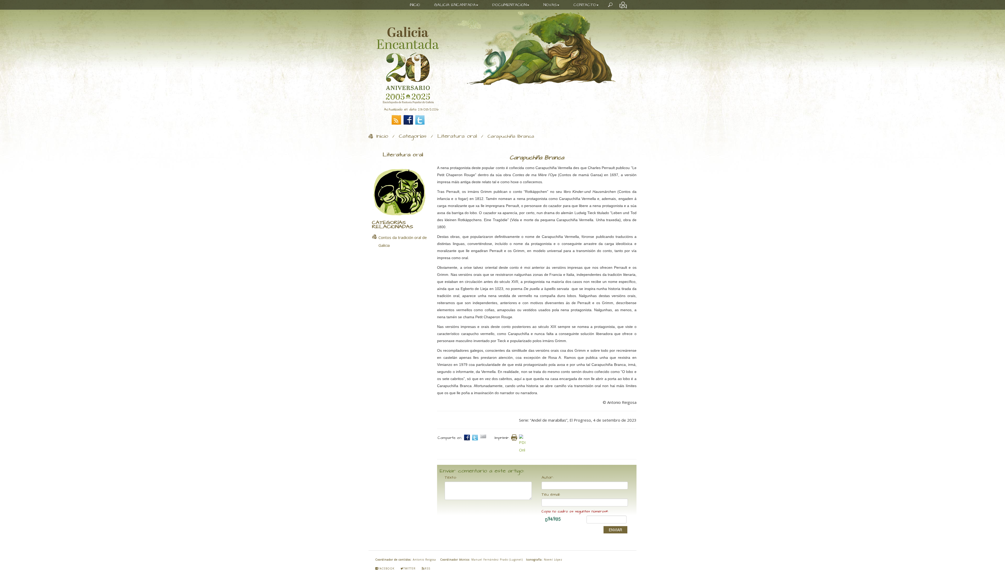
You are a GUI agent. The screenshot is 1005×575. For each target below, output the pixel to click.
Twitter (409, 568)
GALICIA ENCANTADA (455, 5)
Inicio (382, 136)
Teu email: (550, 494)
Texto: (451, 477)
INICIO (415, 5)
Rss (427, 568)
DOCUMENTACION (509, 5)
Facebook (386, 568)
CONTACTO (584, 5)
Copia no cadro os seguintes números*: (574, 511)
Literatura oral (457, 136)
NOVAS (550, 5)
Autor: (547, 477)
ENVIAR (615, 529)
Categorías (413, 136)
